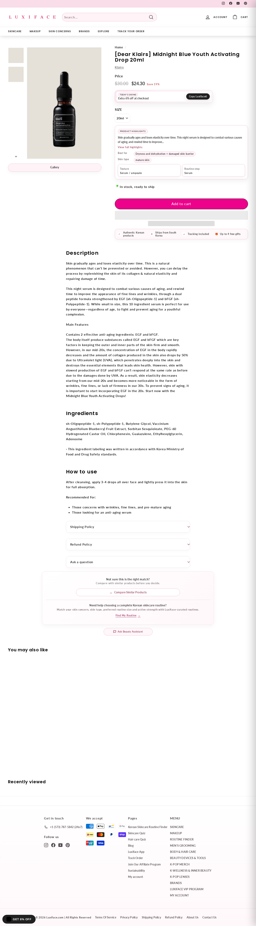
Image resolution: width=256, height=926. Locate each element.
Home (119, 47)
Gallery (54, 167)
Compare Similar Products (130, 592)
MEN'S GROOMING (183, 845)
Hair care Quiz (137, 839)
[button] (181, 215)
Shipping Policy (82, 527)
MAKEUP (35, 31)
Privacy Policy (129, 917)
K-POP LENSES (180, 876)
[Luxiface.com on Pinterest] (68, 844)
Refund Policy (81, 544)
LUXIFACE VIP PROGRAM (186, 889)
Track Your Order (131, 31)
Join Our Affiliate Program (144, 864)
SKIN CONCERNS (60, 31)
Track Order (135, 858)
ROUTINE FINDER (182, 839)
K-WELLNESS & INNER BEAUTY (190, 870)
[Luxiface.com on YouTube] (60, 844)
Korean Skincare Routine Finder (147, 827)
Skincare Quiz (136, 833)
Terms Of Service (105, 917)
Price (119, 76)
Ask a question (81, 562)
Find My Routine (128, 615)
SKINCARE (15, 31)
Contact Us (209, 917)
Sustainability (136, 870)
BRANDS (84, 31)
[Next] (16, 155)
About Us (193, 917)
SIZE (118, 109)
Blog (131, 845)
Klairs (119, 67)
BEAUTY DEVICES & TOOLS (188, 858)
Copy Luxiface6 (198, 96)
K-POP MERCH (180, 864)
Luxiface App (136, 851)
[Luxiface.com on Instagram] (46, 844)
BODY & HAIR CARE (183, 851)
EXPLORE (103, 31)
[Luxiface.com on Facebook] (53, 844)
